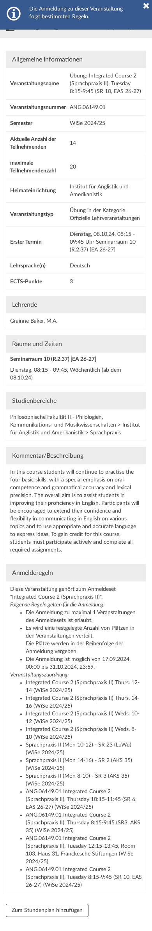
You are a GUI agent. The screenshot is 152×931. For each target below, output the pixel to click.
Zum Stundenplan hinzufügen (47, 910)
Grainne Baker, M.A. (33, 321)
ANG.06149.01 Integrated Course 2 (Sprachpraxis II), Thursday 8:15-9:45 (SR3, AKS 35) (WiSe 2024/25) (83, 822)
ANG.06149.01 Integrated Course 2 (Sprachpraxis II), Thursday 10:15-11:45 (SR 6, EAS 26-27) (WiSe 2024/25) (81, 799)
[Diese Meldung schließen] (146, 6)
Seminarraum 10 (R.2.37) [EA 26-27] (53, 359)
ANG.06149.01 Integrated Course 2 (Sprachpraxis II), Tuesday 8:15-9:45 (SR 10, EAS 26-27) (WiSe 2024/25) (84, 877)
